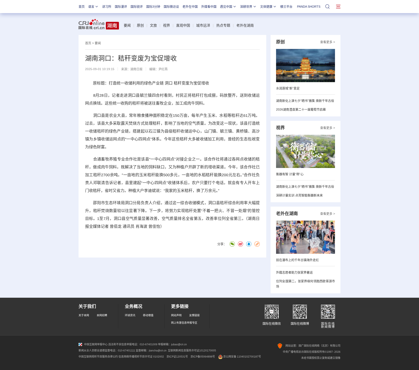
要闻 (127, 25)
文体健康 (266, 6)
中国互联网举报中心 (96, 344)
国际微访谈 (171, 6)
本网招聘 (102, 315)
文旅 (153, 25)
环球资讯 (130, 315)
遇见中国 (226, 6)
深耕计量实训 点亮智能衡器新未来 (299, 195)
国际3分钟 (153, 6)
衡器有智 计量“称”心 (290, 174)
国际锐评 (137, 6)
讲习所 (106, 6)
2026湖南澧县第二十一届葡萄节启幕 (301, 109)
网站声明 (176, 315)
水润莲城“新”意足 (288, 88)
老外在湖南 (245, 25)
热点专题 (223, 25)
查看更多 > (327, 42)
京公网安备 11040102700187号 (242, 356)
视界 (166, 25)
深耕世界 (246, 6)
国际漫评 (121, 6)
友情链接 (194, 315)
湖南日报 (136, 69)
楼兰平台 (286, 6)
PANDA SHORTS (308, 6)
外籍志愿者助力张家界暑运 (294, 272)
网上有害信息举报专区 (184, 322)
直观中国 (183, 25)
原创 (140, 25)
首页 (82, 6)
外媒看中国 (208, 6)
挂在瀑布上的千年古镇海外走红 (297, 260)
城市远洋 (203, 25)
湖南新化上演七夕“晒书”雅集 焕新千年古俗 (305, 100)
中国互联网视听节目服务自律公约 (98, 356)
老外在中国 (190, 6)
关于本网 (84, 315)
